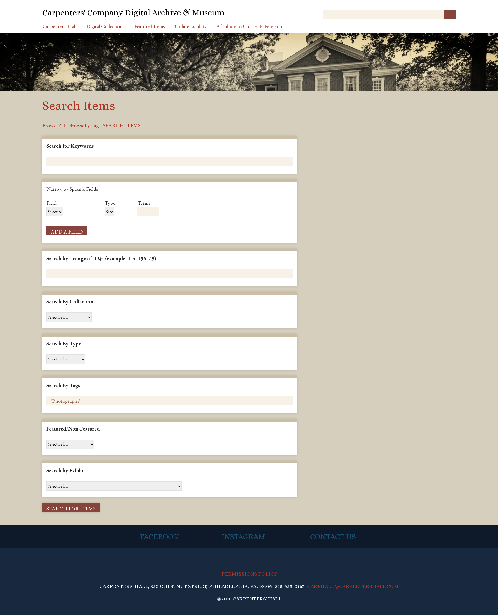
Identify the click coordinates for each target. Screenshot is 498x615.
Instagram (243, 536)
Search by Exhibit (65, 470)
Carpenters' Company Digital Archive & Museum (133, 12)
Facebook (159, 536)
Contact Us (333, 536)
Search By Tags (63, 385)
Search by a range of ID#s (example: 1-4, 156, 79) (101, 258)
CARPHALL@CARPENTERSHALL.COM (353, 586)
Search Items (121, 125)
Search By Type (63, 343)
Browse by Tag (84, 125)
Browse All (53, 125)
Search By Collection (69, 301)
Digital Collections (105, 26)
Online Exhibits (190, 26)
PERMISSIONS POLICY (249, 574)
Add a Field (67, 231)
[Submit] (450, 14)
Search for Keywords (70, 145)
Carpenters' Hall (60, 26)
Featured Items (149, 26)
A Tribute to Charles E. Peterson (249, 26)
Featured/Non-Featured (73, 428)
